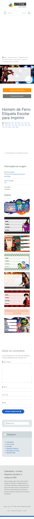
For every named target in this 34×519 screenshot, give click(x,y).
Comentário (8, 362)
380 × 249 (4, 125)
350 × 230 (14, 123)
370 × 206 (8, 127)
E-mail (6, 395)
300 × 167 (20, 123)
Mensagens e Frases (13, 451)
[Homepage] (17, 5)
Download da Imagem (17, 96)
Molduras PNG (11, 453)
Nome (5, 387)
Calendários (10, 442)
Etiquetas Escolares (12, 448)
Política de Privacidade (16, 510)
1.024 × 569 (15, 127)
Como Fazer (10, 444)
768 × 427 (27, 123)
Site (5, 403)
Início (8, 510)
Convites (9, 446)
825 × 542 (17, 125)
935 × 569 (24, 125)
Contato (25, 510)
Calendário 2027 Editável (17, 90)
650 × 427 (11, 125)
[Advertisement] (17, 36)
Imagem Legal (6, 506)
